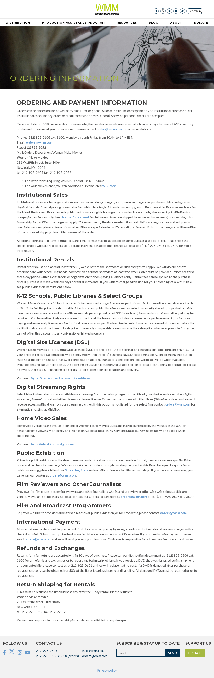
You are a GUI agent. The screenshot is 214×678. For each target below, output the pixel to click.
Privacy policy (107, 670)
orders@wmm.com (109, 129)
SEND (172, 653)
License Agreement (74, 217)
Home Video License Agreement (53, 444)
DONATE (195, 653)
